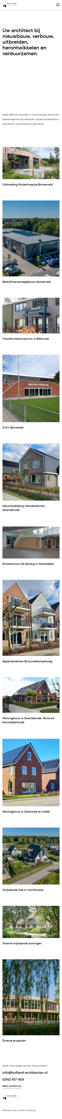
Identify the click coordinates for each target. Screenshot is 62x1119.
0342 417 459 (13, 1079)
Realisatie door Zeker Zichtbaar (19, 1110)
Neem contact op (11, 1086)
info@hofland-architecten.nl (25, 1072)
